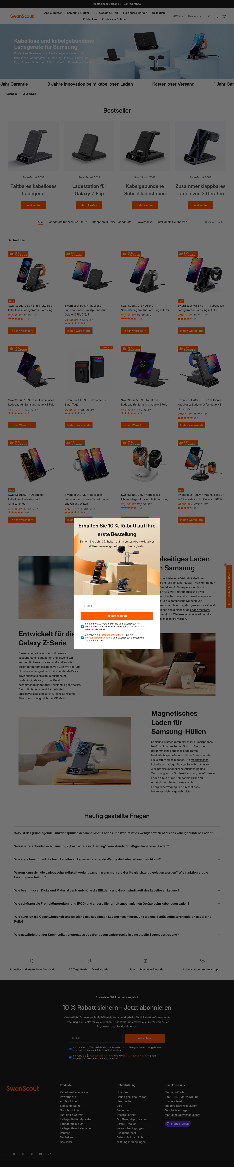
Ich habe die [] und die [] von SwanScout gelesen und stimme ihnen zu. (114, 638)
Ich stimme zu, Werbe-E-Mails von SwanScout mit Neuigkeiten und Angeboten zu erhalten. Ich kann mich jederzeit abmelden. (115, 626)
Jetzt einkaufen (117, 615)
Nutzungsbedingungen (98, 637)
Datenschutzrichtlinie (111, 634)
